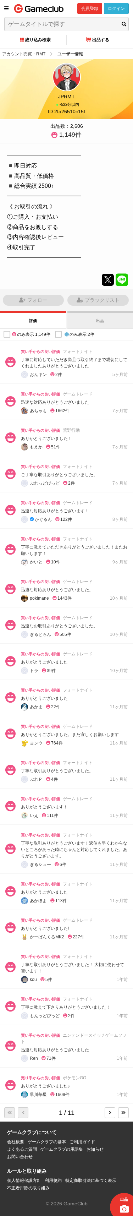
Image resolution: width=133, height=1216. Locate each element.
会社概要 (15, 1141)
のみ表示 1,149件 (33, 334)
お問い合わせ (20, 1156)
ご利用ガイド (82, 1141)
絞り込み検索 (38, 39)
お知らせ (95, 1149)
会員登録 (89, 8)
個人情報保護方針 (24, 1180)
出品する (100, 39)
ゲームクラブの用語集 (61, 1149)
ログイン (116, 8)
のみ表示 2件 (82, 334)
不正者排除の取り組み (28, 1187)
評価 (33, 320)
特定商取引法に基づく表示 (90, 1180)
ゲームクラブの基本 (47, 1141)
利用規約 (53, 1180)
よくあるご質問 (22, 1149)
